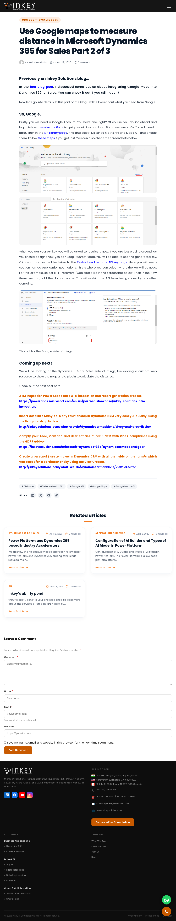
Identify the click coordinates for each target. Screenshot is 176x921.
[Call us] (166, 911)
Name (8, 691)
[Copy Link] (56, 495)
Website (9, 726)
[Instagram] (30, 795)
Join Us (95, 851)
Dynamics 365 (14, 846)
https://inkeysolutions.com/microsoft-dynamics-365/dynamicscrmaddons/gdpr (82, 447)
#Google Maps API (124, 486)
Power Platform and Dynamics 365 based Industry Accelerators (38, 543)
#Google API (76, 486)
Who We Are (98, 841)
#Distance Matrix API (51, 486)
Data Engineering (16, 875)
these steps (46, 138)
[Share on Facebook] (49, 495)
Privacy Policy (134, 915)
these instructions (50, 127)
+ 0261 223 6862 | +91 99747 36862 (115, 796)
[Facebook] (15, 795)
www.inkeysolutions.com (110, 810)
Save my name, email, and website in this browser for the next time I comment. (60, 743)
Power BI (11, 880)
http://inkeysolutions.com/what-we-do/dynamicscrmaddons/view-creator (77, 467)
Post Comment (18, 750)
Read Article (16, 567)
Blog (93, 857)
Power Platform (15, 851)
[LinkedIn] (7, 795)
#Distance (28, 486)
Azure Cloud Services (18, 893)
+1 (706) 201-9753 (106, 789)
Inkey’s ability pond (25, 593)
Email (8, 707)
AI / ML (10, 864)
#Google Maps (98, 486)
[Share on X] (41, 495)
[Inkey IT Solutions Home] (19, 6)
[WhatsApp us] (166, 899)
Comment (11, 657)
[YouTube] (22, 795)
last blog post (41, 87)
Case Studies (98, 846)
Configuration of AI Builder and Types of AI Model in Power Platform (130, 543)
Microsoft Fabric (15, 869)
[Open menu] (169, 6)
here (57, 386)
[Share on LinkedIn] (33, 495)
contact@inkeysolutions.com (112, 803)
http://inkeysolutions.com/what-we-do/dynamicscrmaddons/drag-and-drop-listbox (85, 427)
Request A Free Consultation (113, 822)
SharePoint (12, 899)
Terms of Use (152, 915)
